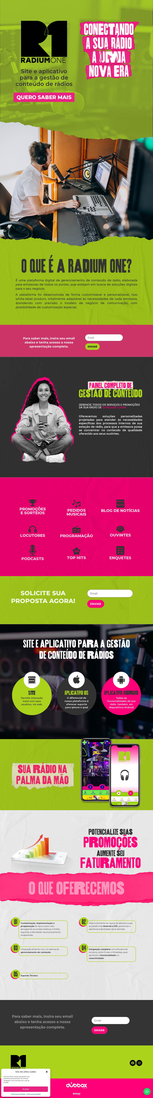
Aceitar (26, 1089)
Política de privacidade (18, 1094)
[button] (47, 1072)
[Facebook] (133, 1063)
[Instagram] (139, 1063)
